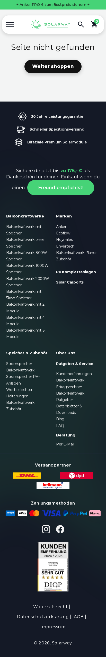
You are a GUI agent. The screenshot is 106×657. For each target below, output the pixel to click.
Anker (61, 226)
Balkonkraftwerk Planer (76, 252)
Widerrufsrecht (50, 606)
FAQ (60, 425)
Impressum (52, 626)
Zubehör (63, 259)
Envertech (65, 246)
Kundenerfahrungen (74, 373)
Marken (64, 216)
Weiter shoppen (53, 66)
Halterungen (17, 396)
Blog (60, 419)
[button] (9, 24)
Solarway (62, 643)
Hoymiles (64, 239)
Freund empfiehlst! (60, 187)
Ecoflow (63, 233)
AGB (79, 616)
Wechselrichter (19, 389)
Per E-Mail (65, 444)
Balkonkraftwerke (25, 216)
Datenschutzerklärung (43, 616)
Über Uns (65, 352)
